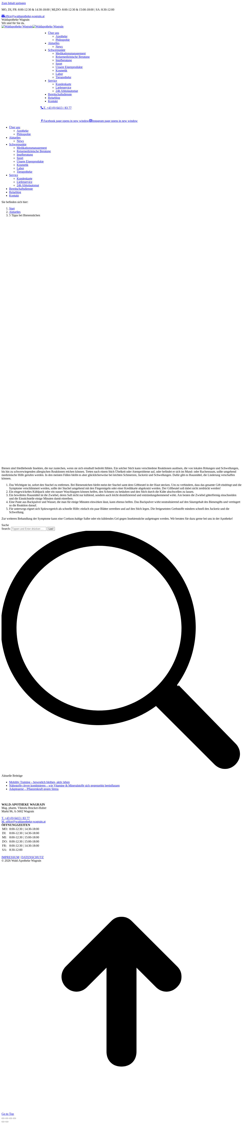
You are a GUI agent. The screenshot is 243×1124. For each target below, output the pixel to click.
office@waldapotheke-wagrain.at (24, 16)
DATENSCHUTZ (32, 857)
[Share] (6, 1118)
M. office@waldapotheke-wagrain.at (24, 821)
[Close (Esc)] (3, 1118)
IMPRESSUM (10, 857)
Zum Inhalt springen (14, 3)
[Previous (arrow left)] (3, 1121)
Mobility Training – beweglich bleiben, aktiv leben (39, 782)
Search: (6, 528)
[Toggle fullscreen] (10, 1118)
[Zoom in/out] (14, 1118)
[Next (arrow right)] (6, 1121)
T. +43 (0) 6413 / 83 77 (57, 107)
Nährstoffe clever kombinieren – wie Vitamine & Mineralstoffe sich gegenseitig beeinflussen (64, 785)
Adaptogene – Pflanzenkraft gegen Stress (33, 789)
